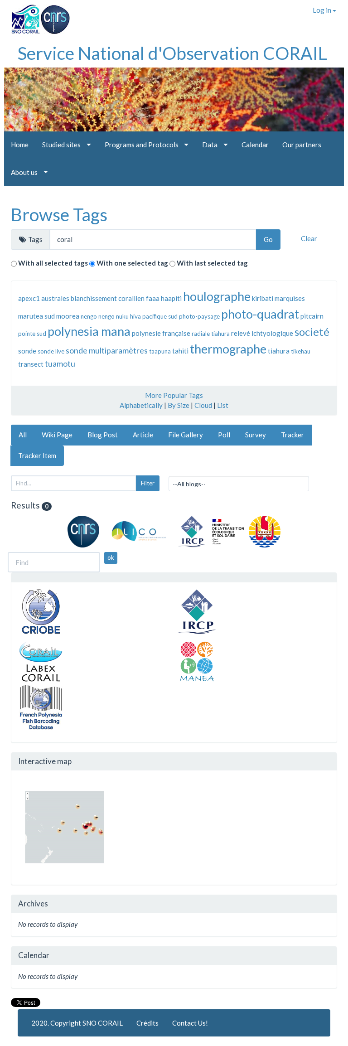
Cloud (203, 405)
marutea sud (36, 316)
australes (55, 298)
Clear (309, 238)
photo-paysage (199, 316)
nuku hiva (128, 316)
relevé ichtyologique (262, 333)
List (222, 405)
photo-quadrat (260, 313)
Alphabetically (141, 405)
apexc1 (29, 298)
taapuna (160, 351)
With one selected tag (132, 263)
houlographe (217, 296)
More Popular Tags (174, 395)
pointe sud (32, 333)
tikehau (300, 351)
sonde (27, 351)
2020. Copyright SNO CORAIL (77, 1023)
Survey (255, 435)
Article (143, 435)
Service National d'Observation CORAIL (172, 53)
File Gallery (185, 435)
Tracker (292, 435)
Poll (224, 435)
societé (312, 331)
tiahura (279, 351)
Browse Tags (59, 214)
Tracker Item (37, 455)
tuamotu (60, 363)
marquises (290, 298)
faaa (153, 298)
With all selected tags (53, 263)
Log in (323, 10)
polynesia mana (89, 331)
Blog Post (102, 435)
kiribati (262, 298)
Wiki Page (57, 435)
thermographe (228, 348)
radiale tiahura (211, 333)
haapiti (171, 298)
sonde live (51, 351)
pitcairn (312, 316)
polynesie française (161, 333)
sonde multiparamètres (107, 350)
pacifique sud (160, 316)
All (23, 435)
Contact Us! (190, 1023)
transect (31, 364)
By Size (178, 405)
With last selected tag (212, 263)
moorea (67, 316)
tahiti (180, 351)
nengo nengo (98, 316)
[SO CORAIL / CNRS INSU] (37, 16)
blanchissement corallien (108, 298)
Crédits (147, 1023)
